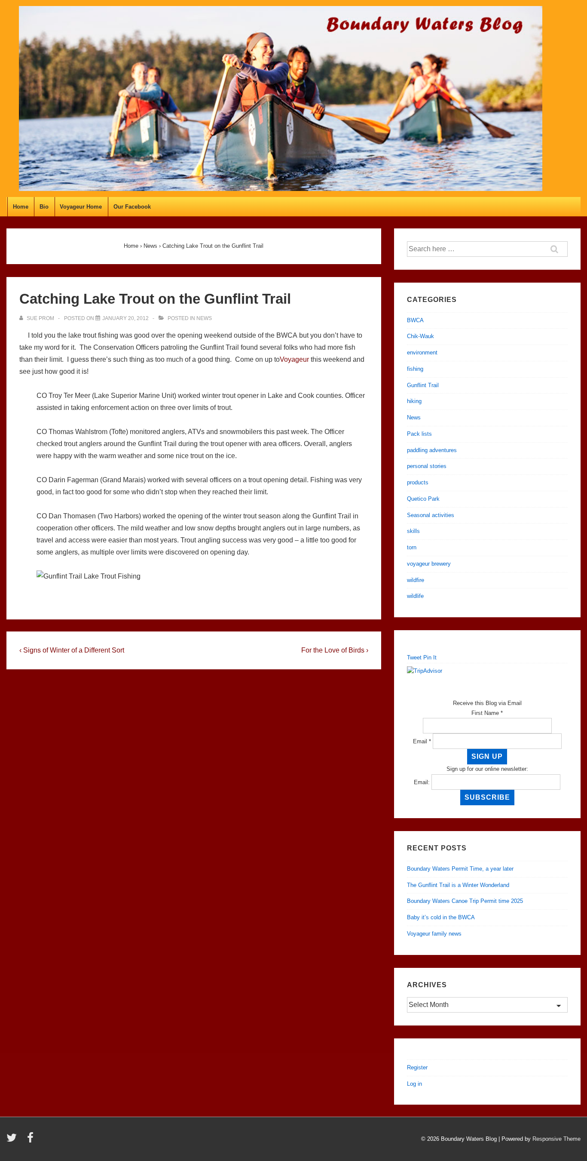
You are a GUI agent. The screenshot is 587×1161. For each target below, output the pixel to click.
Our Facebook (132, 206)
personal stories (426, 466)
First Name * (487, 713)
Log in (414, 1084)
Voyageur (294, 359)
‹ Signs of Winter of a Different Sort (71, 650)
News (204, 318)
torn (411, 547)
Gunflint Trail (423, 385)
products (417, 482)
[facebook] (31, 1140)
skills (413, 531)
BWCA (415, 320)
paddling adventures (432, 450)
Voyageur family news (434, 933)
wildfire (415, 580)
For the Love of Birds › (334, 650)
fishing (415, 369)
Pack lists (419, 434)
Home (20, 206)
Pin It (430, 657)
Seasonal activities (430, 515)
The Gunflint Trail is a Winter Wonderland (458, 885)
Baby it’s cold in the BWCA (441, 917)
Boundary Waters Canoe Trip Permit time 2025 (465, 901)
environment (422, 352)
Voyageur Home (81, 206)
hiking (414, 401)
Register (417, 1067)
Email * (422, 741)
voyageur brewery (429, 563)
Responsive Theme (556, 1139)
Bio (44, 206)
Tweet (414, 657)
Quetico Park (423, 499)
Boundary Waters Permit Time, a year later (460, 868)
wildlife (415, 596)
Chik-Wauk (420, 336)
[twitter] (13, 1140)
